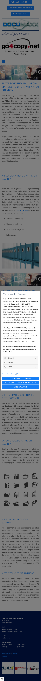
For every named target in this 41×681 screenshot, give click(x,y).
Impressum (20, 374)
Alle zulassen (20, 387)
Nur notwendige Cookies (20, 379)
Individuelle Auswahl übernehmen (20, 383)
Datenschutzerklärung (9, 374)
